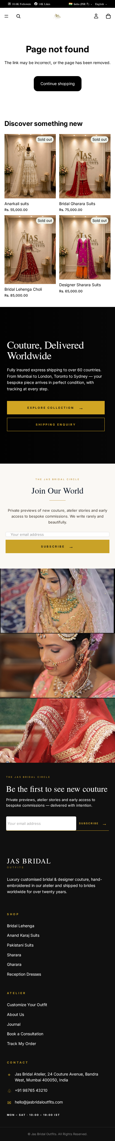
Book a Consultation (25, 1033)
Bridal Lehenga (20, 925)
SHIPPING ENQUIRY (56, 424)
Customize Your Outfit (27, 1004)
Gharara (14, 964)
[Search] (18, 16)
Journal (13, 1024)
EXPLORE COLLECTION (55, 407)
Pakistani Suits (20, 945)
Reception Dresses (24, 974)
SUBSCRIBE (57, 546)
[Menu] (6, 16)
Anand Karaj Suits (23, 935)
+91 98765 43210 (31, 1090)
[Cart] (108, 16)
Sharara (14, 954)
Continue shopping (57, 83)
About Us (15, 1014)
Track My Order (21, 1043)
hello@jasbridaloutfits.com (39, 1102)
